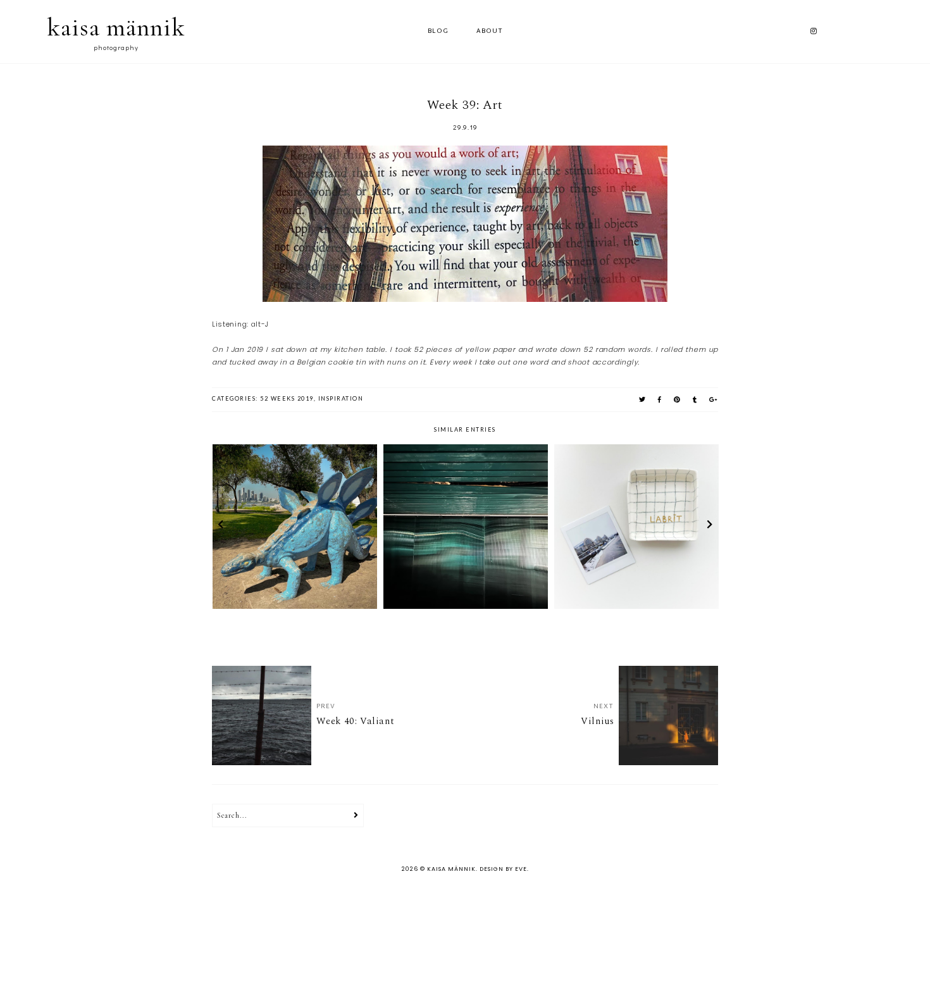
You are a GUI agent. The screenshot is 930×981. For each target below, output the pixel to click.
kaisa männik (116, 27)
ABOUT (489, 31)
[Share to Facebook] (660, 399)
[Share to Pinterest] (677, 399)
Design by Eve (503, 869)
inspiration (341, 398)
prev (220, 526)
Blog (438, 31)
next (709, 526)
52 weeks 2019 (287, 398)
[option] (295, 526)
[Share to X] (643, 399)
